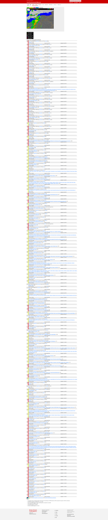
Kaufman (47, 365)
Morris (76, 351)
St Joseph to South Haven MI (66, 319)
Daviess (29, 426)
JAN (43, 266)
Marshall (36, 100)
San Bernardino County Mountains (62, 234)
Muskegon (32, 316)
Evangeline (32, 256)
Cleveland (60, 182)
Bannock (29, 93)
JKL (49, 51)
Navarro (36, 465)
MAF (43, 217)
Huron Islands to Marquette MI (32, 299)
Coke (32, 171)
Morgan (34, 442)
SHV (43, 346)
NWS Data (50, 4)
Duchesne (29, 120)
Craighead (34, 79)
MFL (44, 129)
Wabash (33, 327)
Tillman (43, 183)
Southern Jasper (45, 275)
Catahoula (50, 267)
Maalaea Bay (37, 359)
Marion (76, 270)
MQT (46, 156)
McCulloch (68, 171)
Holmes (45, 271)
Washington (30, 97)
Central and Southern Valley (36, 175)
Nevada (46, 355)
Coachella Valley (43, 422)
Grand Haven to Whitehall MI (32, 319)
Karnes (35, 407)
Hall (49, 231)
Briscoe (51, 231)
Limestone (40, 341)
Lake (29, 228)
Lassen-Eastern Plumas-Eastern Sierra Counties (35, 221)
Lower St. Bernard (65, 262)
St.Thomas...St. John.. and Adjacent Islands (37, 303)
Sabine (46, 347)
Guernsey (29, 383)
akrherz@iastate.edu (45, 513)
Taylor (37, 171)
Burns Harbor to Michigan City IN (41, 281)
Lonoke (51, 246)
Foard (37, 186)
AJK (45, 343)
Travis (64, 407)
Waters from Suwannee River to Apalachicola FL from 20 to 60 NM (38, 140)
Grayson (39, 362)
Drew (34, 259)
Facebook (56, 510)
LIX (43, 251)
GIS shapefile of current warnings (38, 497)
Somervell (52, 365)
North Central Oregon (31, 190)
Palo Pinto (34, 365)
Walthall (36, 252)
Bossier (69, 347)
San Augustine (65, 351)
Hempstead (42, 355)
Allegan (38, 316)
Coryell (58, 362)
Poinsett (31, 79)
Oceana (29, 316)
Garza (43, 231)
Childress (31, 231)
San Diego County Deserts (37, 422)
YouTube (56, 515)
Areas (36, 4)
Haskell (49, 171)
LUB (43, 230)
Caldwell (35, 347)
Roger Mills (34, 182)
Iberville (29, 262)
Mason (44, 316)
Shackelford (59, 171)
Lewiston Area (48, 372)
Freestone (46, 341)
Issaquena (38, 270)
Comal (72, 407)
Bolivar (29, 271)
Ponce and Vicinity (40, 295)
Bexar (66, 407)
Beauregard (70, 256)
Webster (66, 347)
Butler (32, 55)
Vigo (32, 485)
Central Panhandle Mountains (54, 372)
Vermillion (31, 492)
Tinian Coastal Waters (52, 334)
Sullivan (31, 468)
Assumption (44, 262)
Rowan (29, 52)
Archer (32, 186)
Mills (60, 362)
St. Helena (48, 263)
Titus (29, 352)
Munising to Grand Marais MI (43, 157)
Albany (29, 62)
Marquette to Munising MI (41, 299)
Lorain (31, 69)
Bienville (29, 347)
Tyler (29, 275)
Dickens (39, 231)
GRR (47, 315)
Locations (31, 7)
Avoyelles (67, 256)
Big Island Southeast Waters (43, 359)
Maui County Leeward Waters (49, 313)
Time (34, 7)
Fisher (71, 171)
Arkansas (42, 246)
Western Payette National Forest (53, 194)
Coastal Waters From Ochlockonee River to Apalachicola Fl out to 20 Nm (59, 140)
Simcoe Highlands (45, 197)
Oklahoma (54, 182)
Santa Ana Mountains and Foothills (33, 235)
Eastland (49, 362)
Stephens (33, 183)
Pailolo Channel (50, 359)
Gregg (50, 351)
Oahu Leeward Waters (71, 313)
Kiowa (74, 182)
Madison (44, 267)
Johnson (56, 365)
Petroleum (29, 175)
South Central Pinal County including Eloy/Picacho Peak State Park (59, 447)
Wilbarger (39, 186)
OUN (44, 181)
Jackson (29, 113)
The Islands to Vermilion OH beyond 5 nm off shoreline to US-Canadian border (43, 90)
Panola (39, 351)
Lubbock (56, 231)
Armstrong (36, 242)
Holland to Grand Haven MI (58, 319)
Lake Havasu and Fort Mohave (33, 436)
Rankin (54, 270)
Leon (37, 341)
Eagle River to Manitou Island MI (60, 239)
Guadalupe (44, 407)
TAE (44, 139)
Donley (34, 242)
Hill (51, 341)
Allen (29, 256)
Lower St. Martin (48, 256)
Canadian (50, 182)
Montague (29, 341)
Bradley (32, 259)
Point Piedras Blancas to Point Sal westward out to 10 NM (37, 161)
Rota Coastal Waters (38, 334)
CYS (46, 61)
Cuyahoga (34, 228)
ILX (43, 441)
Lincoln (46, 259)
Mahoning (35, 151)
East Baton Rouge (40, 262)
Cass (71, 351)
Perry (34, 246)
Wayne (29, 144)
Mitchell (29, 218)
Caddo (68, 182)
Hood (50, 365)
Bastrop (57, 407)
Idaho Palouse (37, 372)
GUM (46, 333)
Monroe (32, 451)
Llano (33, 407)
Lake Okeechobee (31, 130)
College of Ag (31, 512)
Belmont (29, 103)
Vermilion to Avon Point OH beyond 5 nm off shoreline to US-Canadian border (40, 89)
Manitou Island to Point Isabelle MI (50, 239)
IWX (45, 290)
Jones (56, 171)
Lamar (42, 362)
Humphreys (42, 271)
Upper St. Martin (39, 256)
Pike (34, 252)
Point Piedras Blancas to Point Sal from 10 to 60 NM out (36, 397)
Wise (34, 249)
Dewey (38, 182)
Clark (38, 259)
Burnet (62, 407)
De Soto (55, 347)
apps (80, 2)
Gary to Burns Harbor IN (32, 281)
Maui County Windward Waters (58, 313)
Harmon (57, 183)
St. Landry (43, 256)
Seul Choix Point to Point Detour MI (33, 214)
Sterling (75, 171)
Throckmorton (53, 171)
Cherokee (44, 351)
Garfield (41, 175)
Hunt (31, 362)
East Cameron (58, 256)
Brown (65, 171)
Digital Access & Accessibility (71, 516)
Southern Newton (50, 275)
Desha (49, 259)
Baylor (29, 186)
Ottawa (36, 316)
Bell (64, 362)
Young (31, 365)
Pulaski (54, 246)
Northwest (44, 295)
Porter (29, 288)
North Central (35, 295)
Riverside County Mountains (43, 235)
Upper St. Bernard (59, 262)
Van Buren (30, 45)
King (41, 231)
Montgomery (30, 48)
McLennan (43, 341)
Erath (29, 365)
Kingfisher (45, 182)
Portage (29, 151)
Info (43, 4)
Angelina (29, 351)
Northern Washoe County (32, 224)
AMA (44, 241)
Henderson (33, 465)
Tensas (53, 267)
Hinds (51, 270)
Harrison (47, 351)
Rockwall (44, 365)
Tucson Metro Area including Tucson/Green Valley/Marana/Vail (39, 447)
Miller (37, 355)
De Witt (55, 407)
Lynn (53, 231)
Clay (47, 186)
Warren (49, 270)
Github (56, 513)
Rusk (41, 351)
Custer (40, 182)
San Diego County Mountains (71, 234)
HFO (46, 312)
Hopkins (33, 362)
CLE (49, 68)
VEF (46, 428)
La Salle (32, 347)
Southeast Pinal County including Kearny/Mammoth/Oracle (56, 446)
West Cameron (53, 256)
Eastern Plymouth (31, 331)
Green (31, 72)
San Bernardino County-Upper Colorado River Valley (36, 432)
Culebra (48, 295)
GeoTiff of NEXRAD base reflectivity (50, 497)
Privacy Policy (69, 515)
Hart (29, 72)
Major (29, 182)
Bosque (35, 341)
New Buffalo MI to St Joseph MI (33, 291)
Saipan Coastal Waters (45, 334)
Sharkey (41, 270)
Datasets (39, 4)
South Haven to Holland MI (41, 319)
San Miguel (30, 75)
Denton (31, 249)
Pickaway (29, 400)
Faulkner (36, 45)
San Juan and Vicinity (59, 295)
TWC (47, 445)
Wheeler (40, 242)
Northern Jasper (34, 275)
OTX (43, 368)
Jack (35, 249)
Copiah (59, 270)
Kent (29, 231)
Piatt (29, 458)
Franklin (47, 267)
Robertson (53, 341)
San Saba (29, 171)
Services (55, 4)
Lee (73, 407)
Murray (66, 182)
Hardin (31, 275)
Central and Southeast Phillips (47, 175)
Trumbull (32, 151)
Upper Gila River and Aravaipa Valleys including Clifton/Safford (37, 446)
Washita (52, 183)
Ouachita (51, 259)
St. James (48, 262)
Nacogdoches (36, 351)
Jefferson (36, 183)
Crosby (47, 231)
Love (41, 183)
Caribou (35, 93)
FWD (44, 248)
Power (38, 93)
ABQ (46, 74)
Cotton (55, 183)
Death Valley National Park (49, 432)
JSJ (43, 294)
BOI (45, 193)
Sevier (35, 355)
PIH (49, 92)
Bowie (31, 352)
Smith (52, 351)
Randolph (29, 117)
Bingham (32, 93)
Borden (37, 218)
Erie (29, 69)
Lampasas (67, 362)
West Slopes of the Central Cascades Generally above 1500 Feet (38, 309)
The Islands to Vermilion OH (66, 89)
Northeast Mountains (36, 369)
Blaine (42, 182)
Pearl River (39, 252)
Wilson (47, 407)
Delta (44, 362)
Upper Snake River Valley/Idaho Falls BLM (34, 201)
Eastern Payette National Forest (43, 194)
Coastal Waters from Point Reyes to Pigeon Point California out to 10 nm (39, 379)
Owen (34, 451)
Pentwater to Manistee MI (49, 319)
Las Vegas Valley (30, 429)
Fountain (37, 495)
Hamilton (62, 362)
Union (58, 347)
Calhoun (29, 259)
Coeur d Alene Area (31, 372)
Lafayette (35, 256)
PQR (46, 210)
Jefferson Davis (34, 270)
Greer (72, 182)
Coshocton (30, 42)
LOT (45, 280)
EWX (44, 406)
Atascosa (40, 407)
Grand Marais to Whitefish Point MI (33, 157)
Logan (48, 182)
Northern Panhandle (42, 372)
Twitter (56, 512)
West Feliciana (39, 263)
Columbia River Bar (31, 211)
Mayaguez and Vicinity (72, 295)
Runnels (35, 171)
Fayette (38, 407)
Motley (34, 231)
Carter (39, 183)
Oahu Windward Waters (31, 313)
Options (37, 7)
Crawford (29, 471)
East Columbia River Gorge (55, 190)
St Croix (29, 303)
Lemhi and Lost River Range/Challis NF (47, 201)
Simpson (62, 270)
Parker (37, 365)
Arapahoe (29, 65)
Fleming (32, 52)
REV (45, 203)
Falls (49, 341)
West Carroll (34, 267)
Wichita (43, 186)
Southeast (67, 295)
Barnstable (35, 331)
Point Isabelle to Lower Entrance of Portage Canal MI (36, 239)
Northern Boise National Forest (33, 194)
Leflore (35, 271)
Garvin (63, 182)
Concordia (56, 267)
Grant (56, 246)
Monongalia (32, 100)
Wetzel (29, 100)
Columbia (32, 355)
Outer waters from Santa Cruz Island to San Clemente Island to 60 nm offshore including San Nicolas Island (44, 410)
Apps (33, 4)
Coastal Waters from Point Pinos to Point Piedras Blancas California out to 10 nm (62, 379)
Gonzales (68, 407)
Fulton (29, 461)
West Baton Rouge (34, 262)
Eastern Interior (30, 295)
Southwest (54, 295)
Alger (32, 285)
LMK (49, 71)
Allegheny (29, 55)
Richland (41, 267)
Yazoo (44, 270)
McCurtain (29, 393)
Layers (28, 7)
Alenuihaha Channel (31, 359)
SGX (43, 233)
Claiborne (56, 270)
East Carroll (38, 267)
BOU (49, 64)
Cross (29, 79)
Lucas (29, 167)
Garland (32, 246)
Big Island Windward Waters (40, 313)
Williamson (30, 407)
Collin (29, 249)
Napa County (30, 422)
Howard (32, 218)
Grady (70, 182)
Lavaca (52, 407)
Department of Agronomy (32, 513)
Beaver (35, 55)
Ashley (29, 278)
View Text (37, 41)
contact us (71, 2)
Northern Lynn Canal (31, 344)
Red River (52, 347)
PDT (44, 189)
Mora (29, 147)
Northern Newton (40, 275)
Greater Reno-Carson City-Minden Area (34, 204)
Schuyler (29, 442)
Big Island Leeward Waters (57, 359)
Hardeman (34, 186)
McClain (57, 182)
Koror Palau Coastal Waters (32, 403)
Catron (29, 124)
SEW (45, 305)
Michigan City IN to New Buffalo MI (43, 291)
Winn (40, 347)
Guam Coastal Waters (31, 334)
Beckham (49, 183)
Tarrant (39, 365)
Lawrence (33, 117)
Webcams (59, 4)
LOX (45, 160)
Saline (29, 246)
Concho (46, 171)
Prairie (49, 246)
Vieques (51, 295)
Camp (73, 351)
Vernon (61, 256)
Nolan (73, 171)
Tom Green (43, 171)
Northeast (64, 295)
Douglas (29, 85)
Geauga (35, 164)
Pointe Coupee (34, 263)
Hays (60, 407)
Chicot (32, 278)
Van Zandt (36, 362)
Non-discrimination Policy (70, 514)
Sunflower (32, 271)
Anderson (29, 465)
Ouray (29, 154)
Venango (29, 58)
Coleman (62, 171)
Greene (33, 97)
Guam (29, 337)
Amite (29, 252)
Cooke (33, 341)
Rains (29, 362)
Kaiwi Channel (65, 313)
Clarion (35, 58)
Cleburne (33, 45)
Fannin (46, 362)
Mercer (32, 58)
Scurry (35, 218)
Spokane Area (30, 369)
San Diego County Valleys (32, 234)
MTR (46, 378)
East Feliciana (44, 263)
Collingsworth (30, 242)
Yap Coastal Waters (31, 390)
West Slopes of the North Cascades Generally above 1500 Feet (37, 306)
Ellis (58, 365)
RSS (56, 517)
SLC (49, 119)
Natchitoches (43, 347)
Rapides (64, 256)
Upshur (57, 351)
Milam (52, 362)
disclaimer (76, 2)
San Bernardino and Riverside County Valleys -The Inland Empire (46, 234)
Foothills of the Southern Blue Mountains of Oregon (42, 190)
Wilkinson (31, 252)
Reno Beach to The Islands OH (56, 89)
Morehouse (30, 267)
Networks (46, 4)
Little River (51, 355)
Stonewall (59, 231)
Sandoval (29, 137)
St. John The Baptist (53, 262)
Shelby (32, 351)
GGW (46, 174)
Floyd (45, 231)
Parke (34, 492)
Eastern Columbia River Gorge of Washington (35, 197)
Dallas (40, 259)
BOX (47, 330)
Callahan (40, 171)
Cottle (36, 231)
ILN (43, 399)
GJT (46, 133)
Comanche (30, 183)
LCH (43, 255)
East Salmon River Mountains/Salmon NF (60, 201)
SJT (43, 170)
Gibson (31, 419)
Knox (45, 186)
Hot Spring (46, 246)
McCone (54, 175)
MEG (49, 78)
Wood (59, 351)
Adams (33, 65)
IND (43, 323)
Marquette (29, 285)
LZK (49, 44)
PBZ (46, 41)
